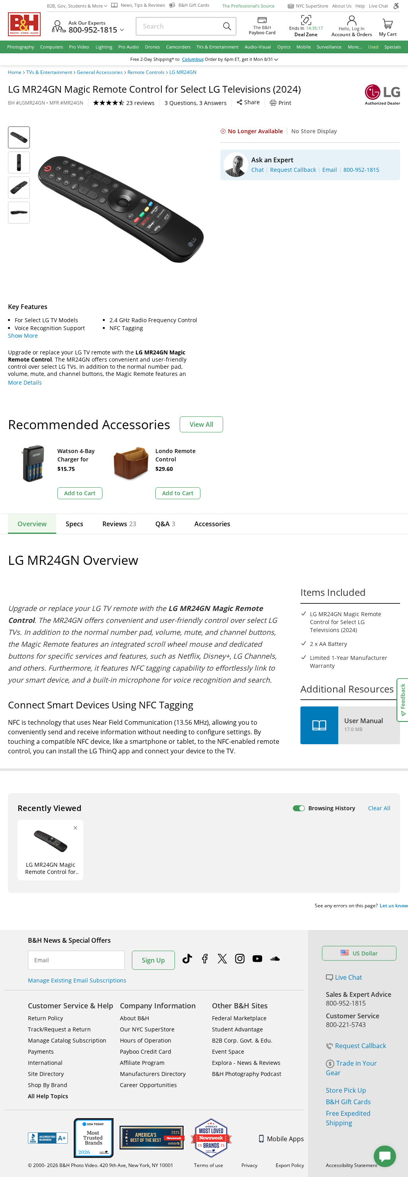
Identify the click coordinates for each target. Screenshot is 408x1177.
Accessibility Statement (351, 1165)
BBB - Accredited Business (48, 1138)
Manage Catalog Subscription (67, 1040)
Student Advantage (237, 1029)
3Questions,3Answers (196, 103)
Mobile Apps (285, 1138)
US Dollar (365, 953)
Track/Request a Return (59, 1029)
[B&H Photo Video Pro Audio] (27, 24)
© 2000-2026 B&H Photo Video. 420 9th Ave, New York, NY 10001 (100, 1165)
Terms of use (208, 1165)
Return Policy (45, 1018)
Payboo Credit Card (145, 1051)
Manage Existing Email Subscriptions (77, 980)
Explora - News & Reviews (246, 1062)
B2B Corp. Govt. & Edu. (242, 1040)
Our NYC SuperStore (147, 1029)
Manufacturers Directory (153, 1074)
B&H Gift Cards (348, 1101)
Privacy (249, 1165)
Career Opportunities (148, 1085)
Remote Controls (146, 72)
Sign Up (153, 960)
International (45, 1062)
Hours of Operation (145, 1040)
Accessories (212, 523)
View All (201, 424)
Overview (32, 523)
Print (285, 103)
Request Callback (360, 1045)
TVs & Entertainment (49, 72)
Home (15, 72)
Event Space (228, 1051)
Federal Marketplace (239, 1018)
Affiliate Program (142, 1062)
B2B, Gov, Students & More (75, 6)
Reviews (119, 523)
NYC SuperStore (312, 6)
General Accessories (100, 72)
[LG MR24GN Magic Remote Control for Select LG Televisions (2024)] (121, 209)
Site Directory (46, 1074)
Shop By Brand (47, 1085)
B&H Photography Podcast (246, 1074)
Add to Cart (80, 493)
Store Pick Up (346, 1090)
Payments (41, 1051)
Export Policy (290, 1165)
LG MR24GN (182, 72)
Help (360, 6)
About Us (341, 6)
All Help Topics (48, 1096)
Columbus (193, 59)
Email (41, 960)
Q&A (165, 523)
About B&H (134, 1018)
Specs (74, 523)
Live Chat (378, 6)
